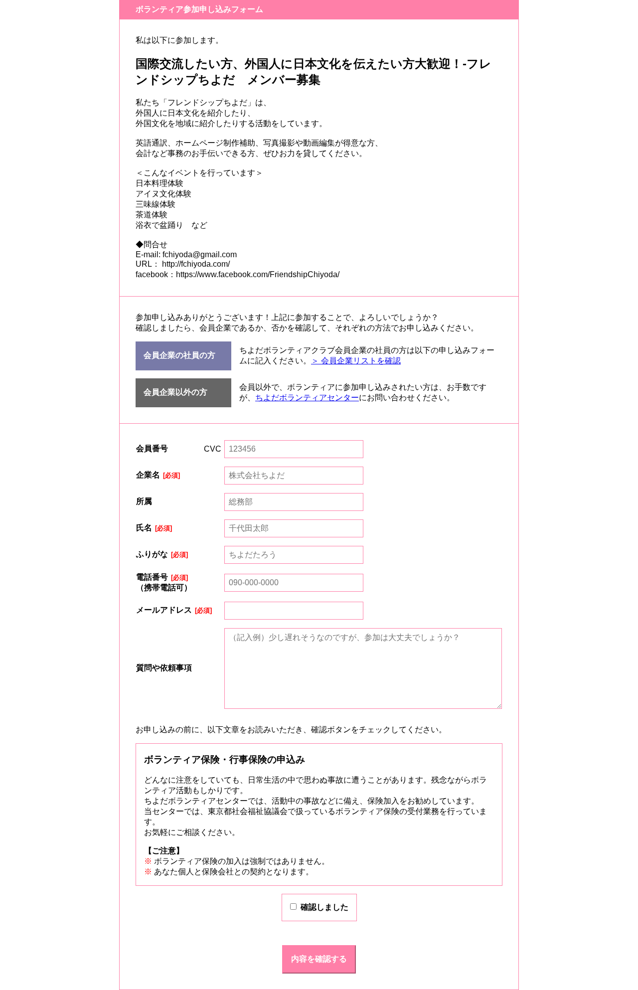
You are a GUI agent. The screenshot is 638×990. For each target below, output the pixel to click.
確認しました (324, 907)
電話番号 (152, 577)
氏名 (144, 527)
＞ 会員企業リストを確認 (356, 360)
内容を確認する (319, 959)
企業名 (148, 475)
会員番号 (152, 448)
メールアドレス (164, 610)
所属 (144, 501)
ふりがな (152, 554)
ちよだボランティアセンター (307, 397)
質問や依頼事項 (164, 667)
